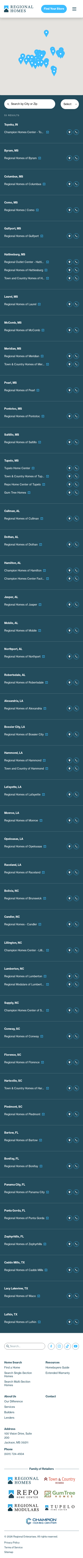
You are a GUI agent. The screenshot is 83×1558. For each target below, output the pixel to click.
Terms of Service (13, 1547)
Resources (53, 1362)
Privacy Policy (11, 1542)
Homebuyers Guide (57, 1367)
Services (9, 1407)
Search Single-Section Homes (18, 1374)
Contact (51, 1396)
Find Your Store (54, 8)
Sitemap (8, 1552)
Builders (9, 1412)
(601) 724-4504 (14, 1454)
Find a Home (12, 1367)
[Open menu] (74, 9)
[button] (46, 33)
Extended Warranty (58, 1373)
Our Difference (13, 1401)
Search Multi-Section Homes (17, 1383)
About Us (10, 1396)
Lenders (9, 1417)
